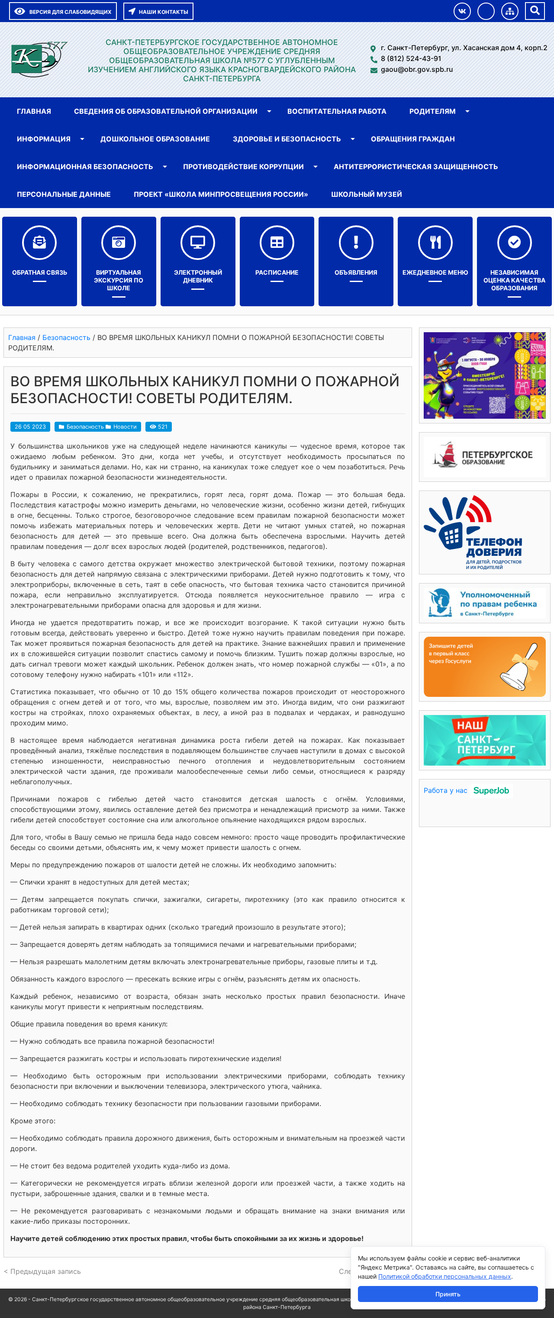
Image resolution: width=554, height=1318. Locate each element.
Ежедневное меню (435, 272)
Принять (448, 1294)
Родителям (432, 111)
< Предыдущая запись (42, 1271)
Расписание (277, 272)
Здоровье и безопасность (287, 139)
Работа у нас (445, 790)
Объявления (356, 272)
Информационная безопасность (85, 166)
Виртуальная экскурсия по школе (118, 280)
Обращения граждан (413, 139)
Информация (44, 139)
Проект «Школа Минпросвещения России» (221, 194)
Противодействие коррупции (243, 166)
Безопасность (85, 426)
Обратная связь (39, 272)
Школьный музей (366, 194)
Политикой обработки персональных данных (444, 1276)
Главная (34, 111)
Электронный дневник (198, 276)
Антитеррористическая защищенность (416, 166)
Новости (125, 426)
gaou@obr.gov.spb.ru (417, 69)
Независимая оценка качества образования (514, 280)
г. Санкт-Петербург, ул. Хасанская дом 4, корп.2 (464, 47)
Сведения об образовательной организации (166, 111)
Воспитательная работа (337, 111)
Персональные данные (64, 194)
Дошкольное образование (155, 139)
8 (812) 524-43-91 (411, 58)
